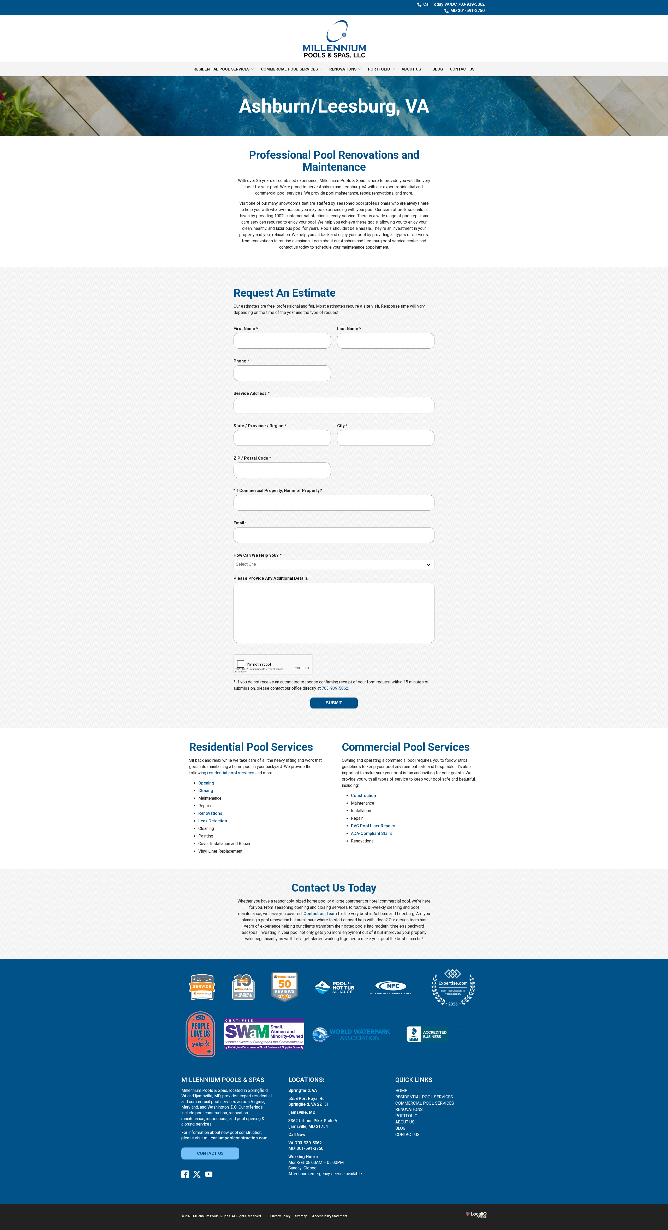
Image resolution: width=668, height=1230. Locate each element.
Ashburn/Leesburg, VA (334, 106)
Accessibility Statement (329, 1216)
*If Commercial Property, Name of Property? (278, 490)
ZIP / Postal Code (253, 458)
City (343, 426)
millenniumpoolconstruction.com (235, 1137)
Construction (363, 795)
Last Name (350, 329)
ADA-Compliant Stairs (371, 833)
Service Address (253, 394)
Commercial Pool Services (289, 69)
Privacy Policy (280, 1216)
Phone (243, 361)
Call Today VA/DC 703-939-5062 (454, 4)
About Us (411, 69)
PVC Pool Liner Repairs (373, 825)
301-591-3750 (310, 1148)
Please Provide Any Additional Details (271, 578)
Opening (206, 783)
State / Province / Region (261, 426)
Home (401, 1090)
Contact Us (462, 69)
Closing (205, 790)
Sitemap (301, 1216)
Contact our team (320, 913)
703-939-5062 (335, 688)
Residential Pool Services (221, 69)
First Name (247, 329)
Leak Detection (212, 820)
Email (241, 523)
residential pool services (230, 772)
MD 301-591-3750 (467, 10)
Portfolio (379, 69)
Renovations (342, 69)
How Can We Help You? (259, 556)
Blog (437, 69)
